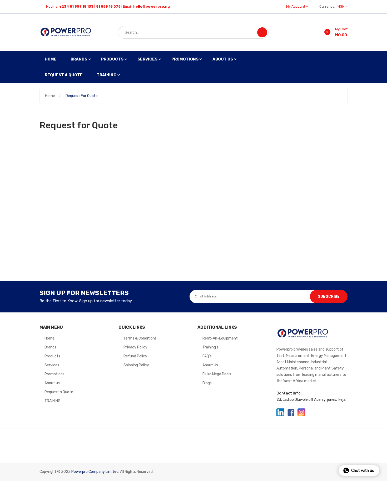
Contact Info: (289, 393)
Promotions (54, 374)
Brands (50, 347)
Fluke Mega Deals (216, 374)
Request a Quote (58, 392)
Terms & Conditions (140, 338)
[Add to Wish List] (310, 29)
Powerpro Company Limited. (95, 471)
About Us (210, 365)
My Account (296, 6)
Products (52, 356)
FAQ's (207, 356)
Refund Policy (135, 356)
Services (51, 365)
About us (52, 383)
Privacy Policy (135, 347)
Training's (210, 347)
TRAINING (52, 401)
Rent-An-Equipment (220, 338)
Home (50, 96)
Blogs (207, 383)
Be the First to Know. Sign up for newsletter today (85, 300)
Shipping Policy (136, 365)
